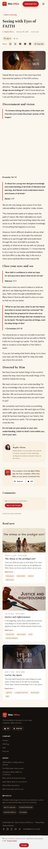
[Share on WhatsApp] (10, 44)
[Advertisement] (24, 147)
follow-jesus (10, 576)
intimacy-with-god (11, 638)
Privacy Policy (39, 822)
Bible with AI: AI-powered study (13, 778)
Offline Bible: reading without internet (13, 763)
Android (20, 481)
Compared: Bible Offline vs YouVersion (12, 773)
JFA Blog (5, 744)
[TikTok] (20, 829)
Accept (24, 845)
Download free (31, 4)
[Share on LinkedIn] (30, 44)
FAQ (3, 748)
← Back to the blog (9, 15)
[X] (11, 829)
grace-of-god (21, 634)
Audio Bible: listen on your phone (14, 782)
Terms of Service (8, 826)
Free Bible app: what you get (13, 768)
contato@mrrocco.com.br (31, 829)
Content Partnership (25, 807)
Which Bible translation (11, 785)
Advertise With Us (10, 812)
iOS (31, 481)
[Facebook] (3, 829)
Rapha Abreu (9, 32)
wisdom (30, 576)
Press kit (5, 751)
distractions (10, 580)
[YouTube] (16, 829)
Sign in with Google (14, 505)
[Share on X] (15, 44)
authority (9, 692)
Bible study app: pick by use (12, 789)
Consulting (22, 812)
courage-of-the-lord (21, 692)
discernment (21, 576)
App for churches (9, 807)
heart (30, 634)
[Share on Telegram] (25, 44)
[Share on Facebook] (20, 44)
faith (7, 696)
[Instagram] (7, 829)
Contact (5, 740)
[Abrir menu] (43, 4)
